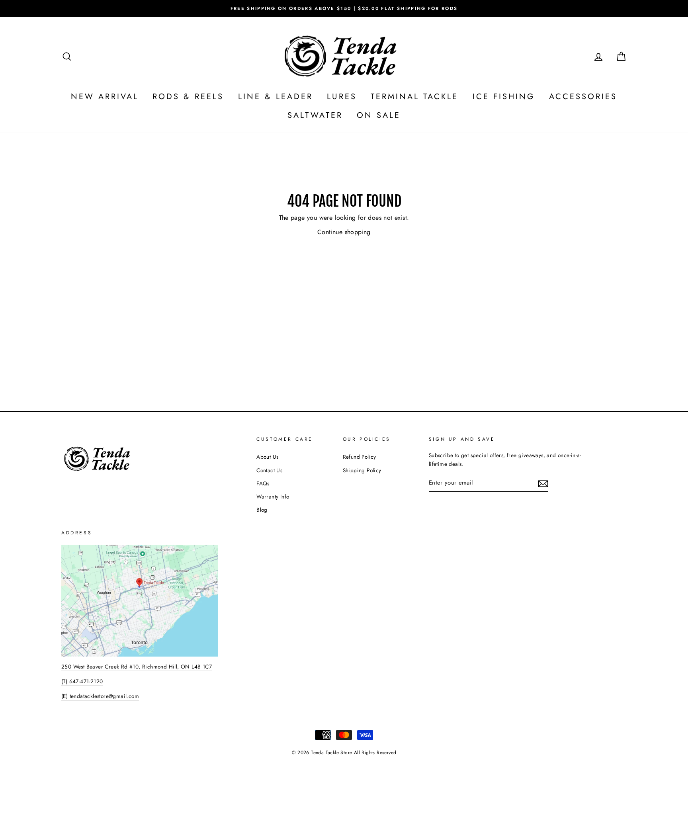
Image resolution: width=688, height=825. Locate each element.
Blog (262, 510)
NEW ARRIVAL (105, 96)
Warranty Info (272, 496)
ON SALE (379, 115)
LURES (342, 96)
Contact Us (269, 470)
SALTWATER (315, 115)
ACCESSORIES (583, 96)
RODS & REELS (188, 96)
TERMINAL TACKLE (414, 96)
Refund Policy (359, 457)
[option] (344, 8)
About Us (267, 457)
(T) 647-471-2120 (82, 681)
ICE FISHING (504, 96)
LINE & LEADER (275, 96)
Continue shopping (344, 232)
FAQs (263, 483)
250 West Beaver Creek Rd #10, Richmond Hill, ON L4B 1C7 (136, 667)
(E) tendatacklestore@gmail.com (100, 696)
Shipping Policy (362, 470)
